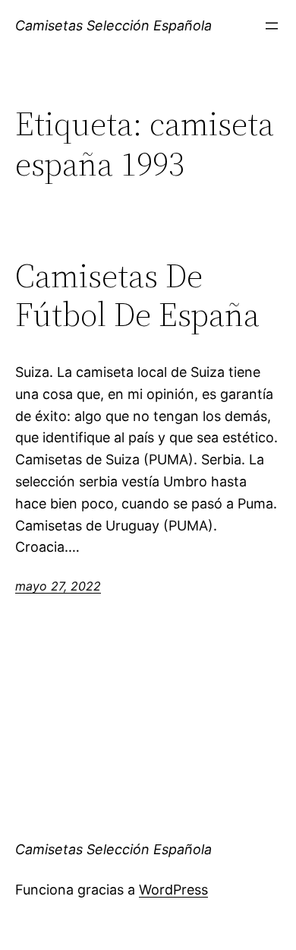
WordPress (173, 890)
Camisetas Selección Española (113, 25)
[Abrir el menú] (272, 26)
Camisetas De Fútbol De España (137, 295)
